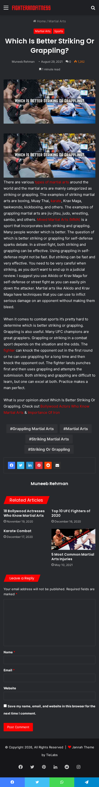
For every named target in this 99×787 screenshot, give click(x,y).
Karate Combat (17, 531)
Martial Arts (57, 21)
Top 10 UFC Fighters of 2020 (70, 513)
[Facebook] (11, 465)
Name (9, 652)
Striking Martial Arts (50, 439)
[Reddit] (48, 465)
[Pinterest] (39, 465)
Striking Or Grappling (50, 449)
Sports (58, 31)
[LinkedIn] (29, 465)
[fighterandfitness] (31, 7)
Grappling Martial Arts (33, 428)
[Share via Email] (57, 465)
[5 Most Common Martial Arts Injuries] (73, 539)
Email (9, 670)
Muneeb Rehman (23, 61)
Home (41, 21)
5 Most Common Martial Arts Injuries (72, 556)
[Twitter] (20, 465)
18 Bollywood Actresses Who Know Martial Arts (24, 513)
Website (10, 688)
